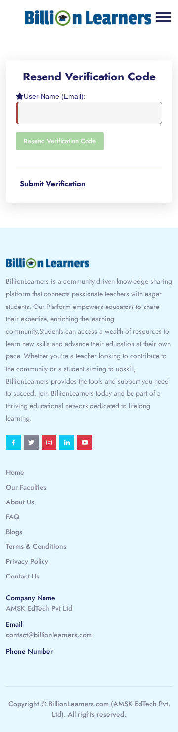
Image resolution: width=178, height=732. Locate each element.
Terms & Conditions (36, 546)
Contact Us (22, 576)
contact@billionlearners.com (49, 635)
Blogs (14, 531)
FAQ (12, 516)
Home (15, 472)
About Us (20, 502)
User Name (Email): (55, 96)
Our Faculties (26, 487)
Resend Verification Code (60, 141)
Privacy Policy (27, 561)
